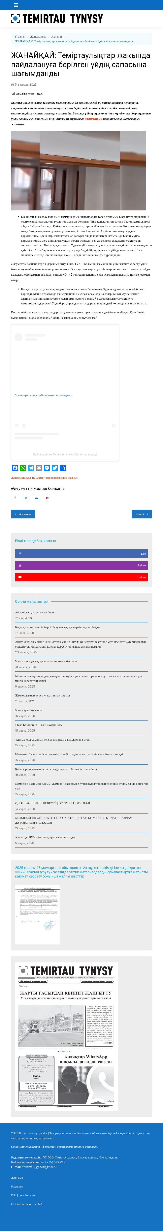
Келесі (140, 514)
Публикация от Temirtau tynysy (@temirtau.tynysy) (65, 454)
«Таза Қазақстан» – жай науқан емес (39, 725)
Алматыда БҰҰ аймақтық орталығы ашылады (45, 837)
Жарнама (17, 1178)
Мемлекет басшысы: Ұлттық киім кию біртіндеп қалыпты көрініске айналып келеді (69, 754)
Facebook (15, 498)
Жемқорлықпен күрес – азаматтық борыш (42, 695)
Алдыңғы (25, 514)
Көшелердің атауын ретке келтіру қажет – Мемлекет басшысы (56, 769)
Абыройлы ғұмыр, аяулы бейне (35, 612)
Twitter (26, 498)
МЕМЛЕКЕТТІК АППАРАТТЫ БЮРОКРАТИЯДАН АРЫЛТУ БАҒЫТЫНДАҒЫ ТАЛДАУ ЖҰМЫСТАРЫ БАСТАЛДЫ (73, 820)
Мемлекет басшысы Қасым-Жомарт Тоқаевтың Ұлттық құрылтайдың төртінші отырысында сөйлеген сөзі (81, 786)
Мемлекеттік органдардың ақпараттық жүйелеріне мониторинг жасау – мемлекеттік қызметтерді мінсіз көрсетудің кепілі (78, 678)
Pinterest (47, 498)
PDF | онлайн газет (23, 1195)
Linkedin (37, 498)
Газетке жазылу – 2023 (26, 1204)
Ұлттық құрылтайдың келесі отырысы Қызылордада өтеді (52, 740)
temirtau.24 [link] (93, 119)
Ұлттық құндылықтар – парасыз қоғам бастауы (46, 661)
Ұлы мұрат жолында (28, 710)
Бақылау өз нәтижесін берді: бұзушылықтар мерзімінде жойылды (57, 627)
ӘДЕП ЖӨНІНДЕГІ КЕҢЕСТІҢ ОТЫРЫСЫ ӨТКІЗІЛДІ (52, 803)
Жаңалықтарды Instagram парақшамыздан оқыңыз (44, 478)
